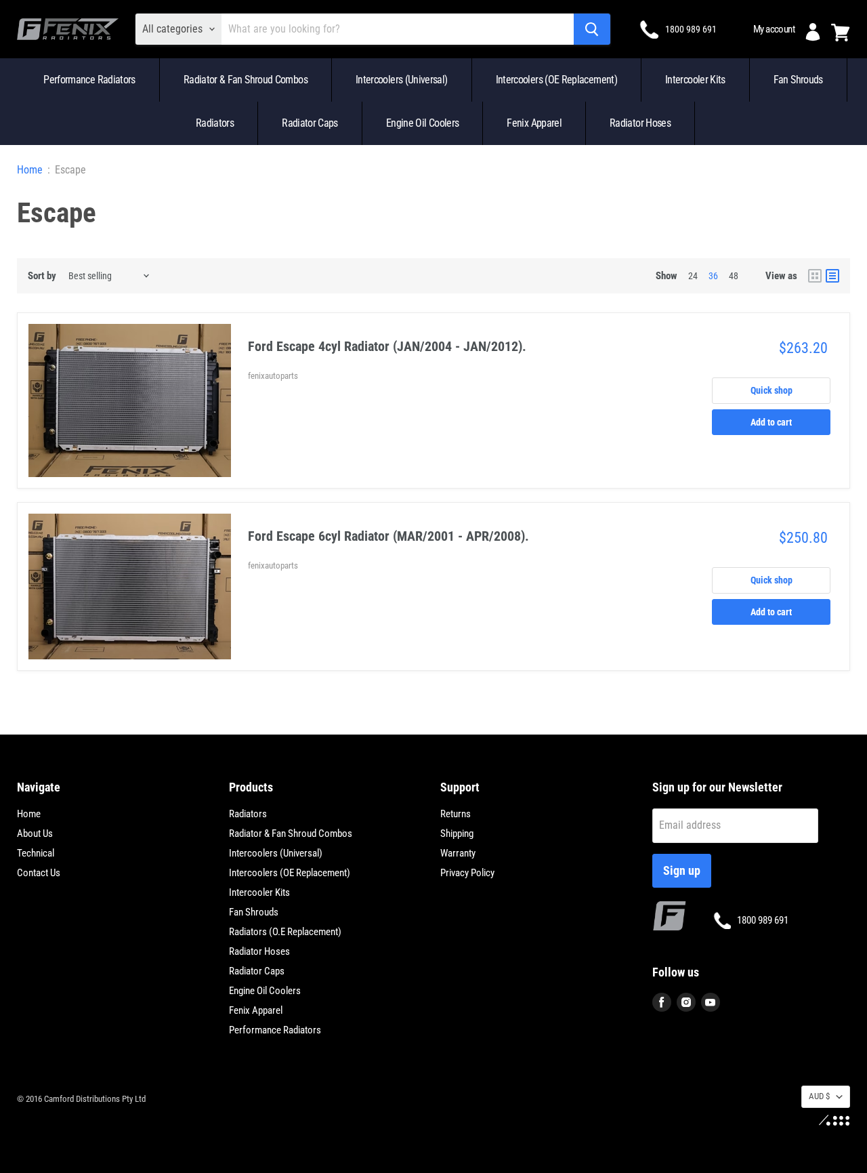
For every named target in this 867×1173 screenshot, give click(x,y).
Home (30, 170)
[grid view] (815, 276)
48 (733, 275)
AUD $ (819, 1096)
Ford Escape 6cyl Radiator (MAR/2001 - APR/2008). (388, 536)
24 (693, 275)
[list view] (832, 276)
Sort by (42, 276)
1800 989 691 (691, 29)
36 (713, 275)
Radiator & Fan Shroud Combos (246, 79)
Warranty (457, 853)
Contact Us (38, 873)
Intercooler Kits (695, 79)
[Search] (592, 29)
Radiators (215, 123)
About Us (35, 833)
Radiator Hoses (640, 123)
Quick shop (771, 390)
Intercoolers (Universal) (402, 79)
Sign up (681, 870)
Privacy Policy (467, 873)
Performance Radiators (89, 79)
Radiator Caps (310, 123)
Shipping (456, 833)
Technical (35, 853)
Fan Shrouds (798, 79)
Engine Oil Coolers (422, 123)
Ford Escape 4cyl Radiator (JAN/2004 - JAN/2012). (387, 346)
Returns (455, 814)
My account (774, 29)
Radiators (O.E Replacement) (285, 932)
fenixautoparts (273, 376)
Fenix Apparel (534, 123)
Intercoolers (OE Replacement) (556, 79)
